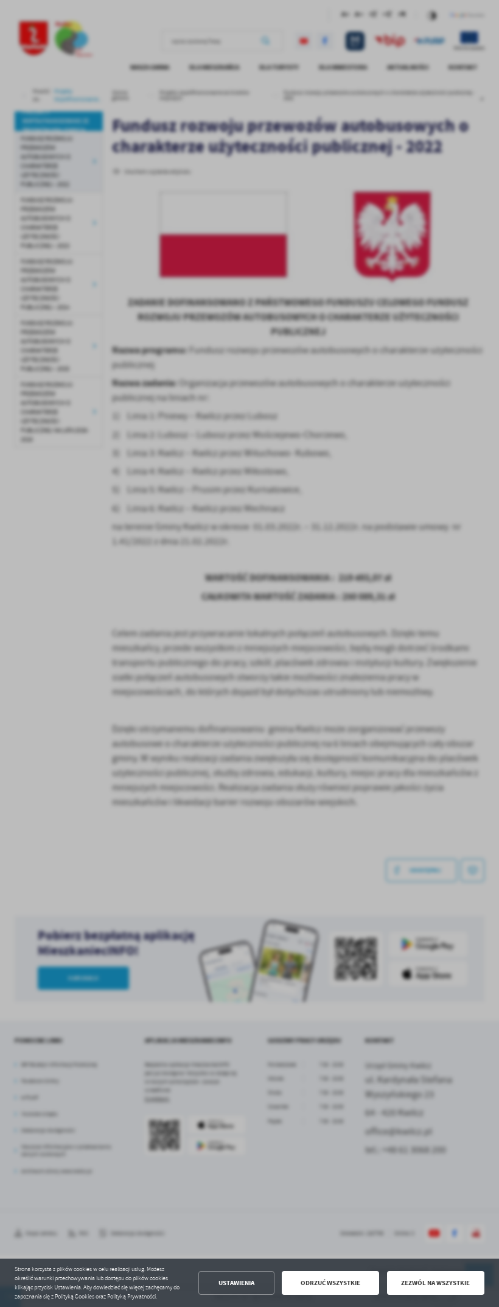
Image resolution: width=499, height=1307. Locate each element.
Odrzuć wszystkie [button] (330, 1283)
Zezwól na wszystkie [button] (435, 1283)
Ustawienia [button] (236, 1283)
